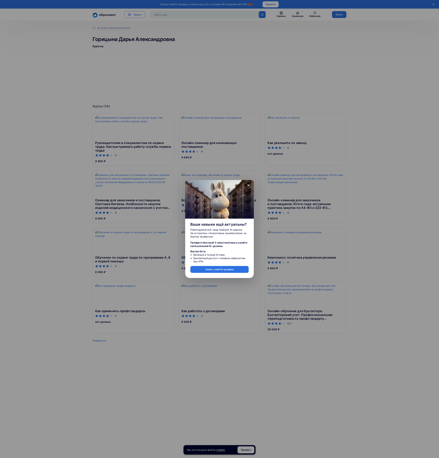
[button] (248, 185)
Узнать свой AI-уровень (219, 269)
